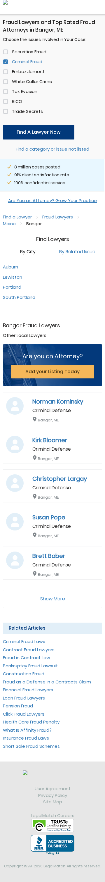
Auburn (10, 267)
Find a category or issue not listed (52, 149)
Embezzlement (28, 71)
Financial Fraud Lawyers (28, 690)
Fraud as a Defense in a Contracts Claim (47, 682)
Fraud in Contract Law (26, 657)
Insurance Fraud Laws (26, 738)
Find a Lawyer (17, 217)
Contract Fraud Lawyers (29, 650)
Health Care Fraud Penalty (31, 722)
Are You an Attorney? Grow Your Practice (52, 200)
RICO (17, 101)
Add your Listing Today (52, 371)
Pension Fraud (18, 706)
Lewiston (12, 277)
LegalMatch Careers (52, 815)
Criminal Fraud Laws (24, 641)
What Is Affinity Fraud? (27, 730)
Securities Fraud (29, 52)
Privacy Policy (52, 795)
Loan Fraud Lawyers (24, 698)
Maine (9, 223)
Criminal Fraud (27, 61)
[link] (52, 777)
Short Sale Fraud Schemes (31, 746)
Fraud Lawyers (57, 217)
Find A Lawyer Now (39, 132)
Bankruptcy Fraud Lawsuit (30, 666)
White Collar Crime (32, 81)
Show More (52, 598)
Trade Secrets (27, 111)
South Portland (19, 297)
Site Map (52, 802)
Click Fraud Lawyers (23, 714)
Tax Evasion (24, 91)
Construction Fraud (23, 674)
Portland (12, 287)
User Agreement (53, 788)
